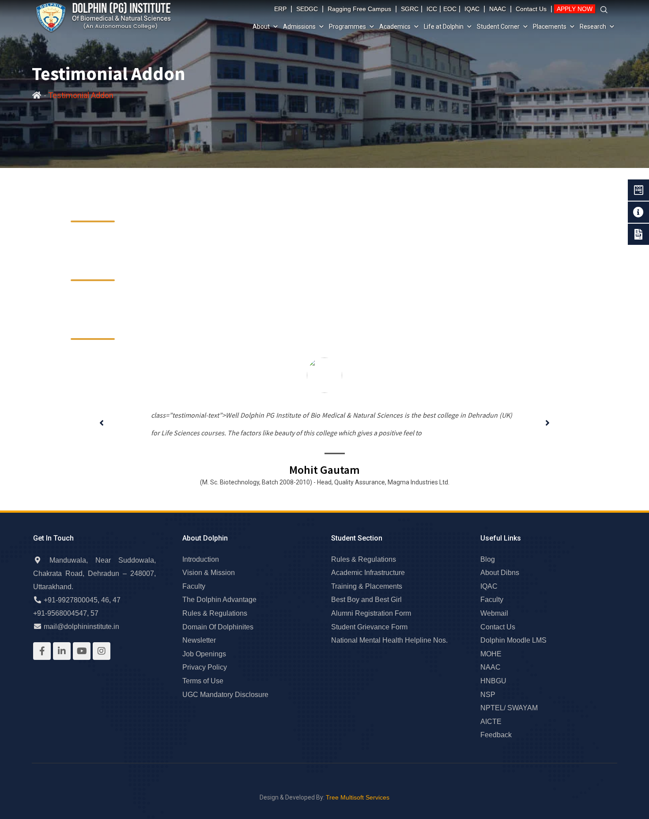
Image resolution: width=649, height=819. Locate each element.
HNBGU (493, 681)
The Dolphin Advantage (219, 599)
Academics (395, 26)
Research (593, 26)
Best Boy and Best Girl (366, 599)
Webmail (494, 613)
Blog (487, 559)
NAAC (497, 8)
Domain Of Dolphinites (217, 627)
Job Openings (204, 654)
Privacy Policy (204, 667)
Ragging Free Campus (359, 8)
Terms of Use (202, 681)
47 (117, 600)
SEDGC (307, 8)
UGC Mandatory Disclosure (225, 694)
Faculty (193, 586)
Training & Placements (366, 586)
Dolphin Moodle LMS (513, 640)
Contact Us (531, 8)
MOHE (491, 654)
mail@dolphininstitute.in (81, 626)
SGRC (410, 8)
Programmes (347, 26)
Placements (549, 26)
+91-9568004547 (60, 613)
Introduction (200, 559)
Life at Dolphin (444, 26)
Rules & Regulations (214, 613)
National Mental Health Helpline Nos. (389, 640)
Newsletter (199, 640)
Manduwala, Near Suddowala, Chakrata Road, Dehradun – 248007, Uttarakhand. (94, 573)
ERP (280, 8)
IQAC (471, 8)
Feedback (496, 735)
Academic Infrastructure (368, 572)
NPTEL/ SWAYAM (509, 708)
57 (94, 613)
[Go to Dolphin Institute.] (37, 95)
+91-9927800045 (71, 600)
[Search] (604, 10)
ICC (431, 8)
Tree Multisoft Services (357, 797)
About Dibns (499, 572)
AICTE (491, 721)
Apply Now (574, 8)
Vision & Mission (208, 572)
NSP (487, 694)
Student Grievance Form (369, 627)
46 (105, 600)
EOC (450, 8)
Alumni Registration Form (371, 613)
